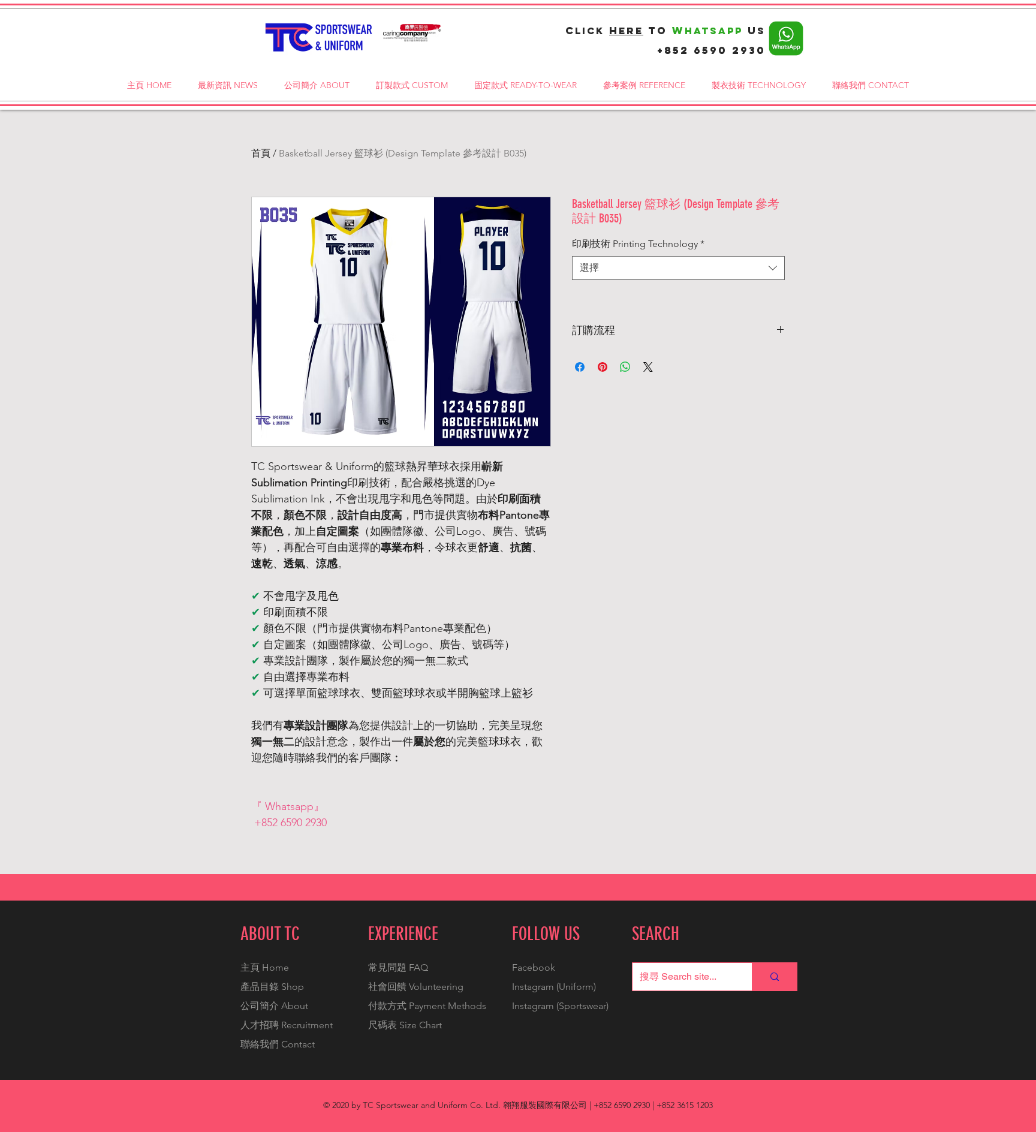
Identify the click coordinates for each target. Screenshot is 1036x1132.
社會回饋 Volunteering (415, 986)
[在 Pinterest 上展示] (602, 367)
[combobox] (678, 268)
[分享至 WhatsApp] (625, 367)
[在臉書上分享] (580, 367)
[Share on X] (648, 367)
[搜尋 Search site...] (774, 976)
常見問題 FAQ (398, 967)
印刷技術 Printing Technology (638, 243)
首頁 (260, 153)
